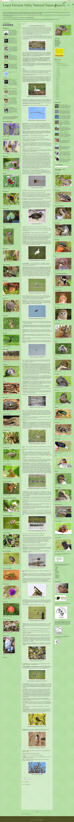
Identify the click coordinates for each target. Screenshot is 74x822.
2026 (57, 61)
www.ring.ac (58, 554)
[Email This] (26, 779)
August (58, 62)
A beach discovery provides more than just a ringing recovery (13, 100)
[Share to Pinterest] (30, 779)
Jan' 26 (38, 9)
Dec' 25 (43, 9)
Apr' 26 (21, 9)
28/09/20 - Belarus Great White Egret (65, 115)
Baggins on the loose (7, 78)
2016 (57, 91)
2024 (57, 79)
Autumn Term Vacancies (12, 55)
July (57, 67)
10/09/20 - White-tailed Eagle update (65, 151)
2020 (57, 85)
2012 (57, 97)
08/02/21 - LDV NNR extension (64, 120)
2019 (57, 87)
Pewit (5, 71)
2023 (57, 81)
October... (60, 145)
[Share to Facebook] (29, 779)
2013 (57, 96)
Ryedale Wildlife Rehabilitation (9, 107)
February (58, 74)
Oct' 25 (54, 9)
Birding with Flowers (7, 54)
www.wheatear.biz (58, 637)
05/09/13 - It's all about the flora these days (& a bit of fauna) (64, 133)
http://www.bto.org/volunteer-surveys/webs (62, 624)
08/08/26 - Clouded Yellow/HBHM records (63, 65)
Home (5, 9)
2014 (57, 94)
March (58, 73)
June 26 (10, 9)
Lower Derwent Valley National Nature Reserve (34, 5)
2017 (57, 90)
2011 (57, 99)
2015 (57, 93)
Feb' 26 (32, 9)
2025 (57, 78)
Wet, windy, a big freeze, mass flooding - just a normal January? (13, 80)
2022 (57, 82)
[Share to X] (28, 779)
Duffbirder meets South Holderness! (10, 30)
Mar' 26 (27, 9)
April (57, 71)
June (58, 68)
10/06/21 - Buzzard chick (63, 104)
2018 (57, 88)
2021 (57, 84)
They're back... (11, 64)
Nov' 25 (49, 9)
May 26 (16, 9)
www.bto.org (57, 604)
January (58, 76)
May (57, 70)
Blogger (42, 819)
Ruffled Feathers (6, 63)
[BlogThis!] (27, 779)
